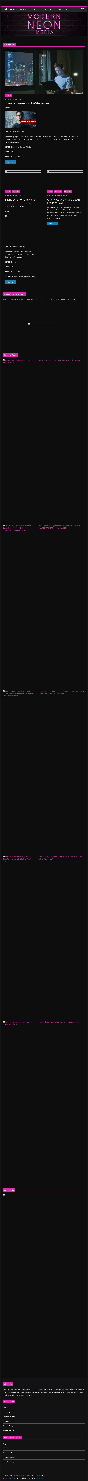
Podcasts (24, 9)
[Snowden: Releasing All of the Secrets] (44, 72)
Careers (6, 1421)
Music (12, 9)
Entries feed (7, 1453)
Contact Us (7, 1412)
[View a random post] (82, 9)
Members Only (8, 1430)
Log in (5, 1448)
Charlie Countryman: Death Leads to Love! (63, 201)
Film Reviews (58, 191)
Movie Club (15, 191)
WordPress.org (8, 1462)
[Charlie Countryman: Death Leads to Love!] (65, 180)
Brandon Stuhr (20, 99)
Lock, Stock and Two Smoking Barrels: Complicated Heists (58, 1022)
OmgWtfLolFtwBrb (63, 195)
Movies (34, 9)
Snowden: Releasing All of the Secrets (27, 103)
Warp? (68, 9)
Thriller (8, 95)
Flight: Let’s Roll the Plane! (20, 199)
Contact (59, 9)
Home (5, 1408)
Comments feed (9, 1457)
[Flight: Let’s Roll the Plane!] (23, 180)
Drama (8, 191)
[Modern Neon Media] (5, 9)
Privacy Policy (8, 1426)
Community (47, 9)
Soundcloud (39, 299)
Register (6, 1444)
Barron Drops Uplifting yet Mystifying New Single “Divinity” (59, 360)
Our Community (9, 1417)
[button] (16, 9)
